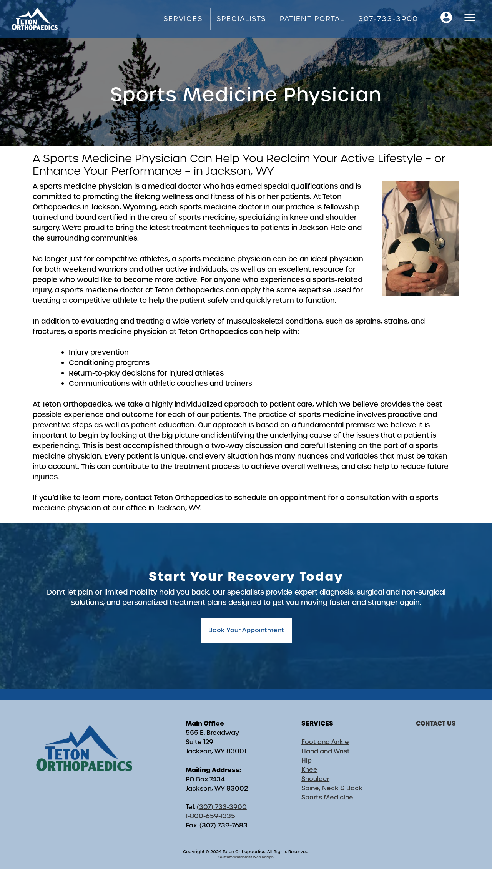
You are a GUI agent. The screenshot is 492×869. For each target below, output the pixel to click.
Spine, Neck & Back (331, 788)
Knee (309, 770)
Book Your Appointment (246, 630)
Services (183, 18)
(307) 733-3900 (222, 807)
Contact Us (436, 723)
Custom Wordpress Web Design (246, 857)
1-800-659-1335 (210, 816)
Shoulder (315, 779)
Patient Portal (312, 18)
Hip (306, 760)
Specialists (241, 18)
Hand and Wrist (325, 751)
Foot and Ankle (325, 742)
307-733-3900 (388, 18)
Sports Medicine (327, 797)
